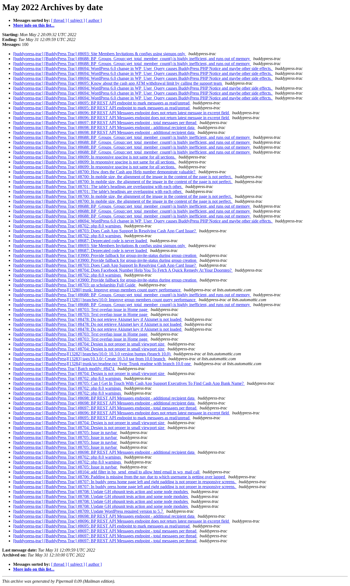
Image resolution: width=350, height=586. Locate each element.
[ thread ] (59, 20)
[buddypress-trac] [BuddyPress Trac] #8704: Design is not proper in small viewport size (89, 344)
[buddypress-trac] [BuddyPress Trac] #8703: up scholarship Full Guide (74, 285)
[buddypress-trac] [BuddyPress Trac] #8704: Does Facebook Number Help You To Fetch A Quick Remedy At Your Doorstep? (123, 270)
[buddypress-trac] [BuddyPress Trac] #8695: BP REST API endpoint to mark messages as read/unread (102, 103)
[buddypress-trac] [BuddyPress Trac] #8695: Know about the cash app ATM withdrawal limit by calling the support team (118, 83)
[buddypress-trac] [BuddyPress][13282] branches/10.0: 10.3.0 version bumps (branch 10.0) (92, 353)
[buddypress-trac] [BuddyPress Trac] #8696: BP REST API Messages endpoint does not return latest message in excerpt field (121, 112)
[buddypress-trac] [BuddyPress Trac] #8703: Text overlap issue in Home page (80, 309)
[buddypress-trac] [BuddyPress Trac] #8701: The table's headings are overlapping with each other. (98, 186)
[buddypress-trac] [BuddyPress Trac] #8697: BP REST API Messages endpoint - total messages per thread (105, 122)
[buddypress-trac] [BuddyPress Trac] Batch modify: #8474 (64, 368)
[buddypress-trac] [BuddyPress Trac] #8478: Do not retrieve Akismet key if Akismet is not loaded (97, 319)
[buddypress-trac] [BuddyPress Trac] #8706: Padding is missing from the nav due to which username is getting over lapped (119, 476)
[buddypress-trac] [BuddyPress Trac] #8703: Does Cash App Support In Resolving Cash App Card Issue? (105, 230)
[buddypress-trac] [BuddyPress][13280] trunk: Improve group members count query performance (97, 290)
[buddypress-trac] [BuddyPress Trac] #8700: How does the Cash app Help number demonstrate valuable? (104, 171)
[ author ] (94, 20)
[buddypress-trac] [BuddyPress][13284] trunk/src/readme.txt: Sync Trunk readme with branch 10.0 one (102, 363)
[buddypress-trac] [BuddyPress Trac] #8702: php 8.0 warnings (67, 226)
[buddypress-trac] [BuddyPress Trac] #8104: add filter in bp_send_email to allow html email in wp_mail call (106, 472)
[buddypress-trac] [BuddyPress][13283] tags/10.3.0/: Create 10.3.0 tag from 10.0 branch (89, 358)
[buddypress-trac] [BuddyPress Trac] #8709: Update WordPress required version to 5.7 (88, 511)
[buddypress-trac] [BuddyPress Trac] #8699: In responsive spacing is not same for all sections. (94, 157)
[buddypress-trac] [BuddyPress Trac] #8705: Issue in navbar (65, 432)
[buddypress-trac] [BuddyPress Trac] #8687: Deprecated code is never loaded (80, 240)
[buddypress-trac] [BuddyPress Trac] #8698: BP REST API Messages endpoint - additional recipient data (104, 127)
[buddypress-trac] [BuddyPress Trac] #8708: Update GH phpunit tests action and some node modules (101, 491)
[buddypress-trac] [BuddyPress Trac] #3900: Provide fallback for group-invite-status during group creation (105, 255)
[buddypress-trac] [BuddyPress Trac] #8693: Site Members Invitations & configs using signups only (99, 53)
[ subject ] (76, 20)
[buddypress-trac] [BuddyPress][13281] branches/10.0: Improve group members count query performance (105, 299)
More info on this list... (33, 25)
